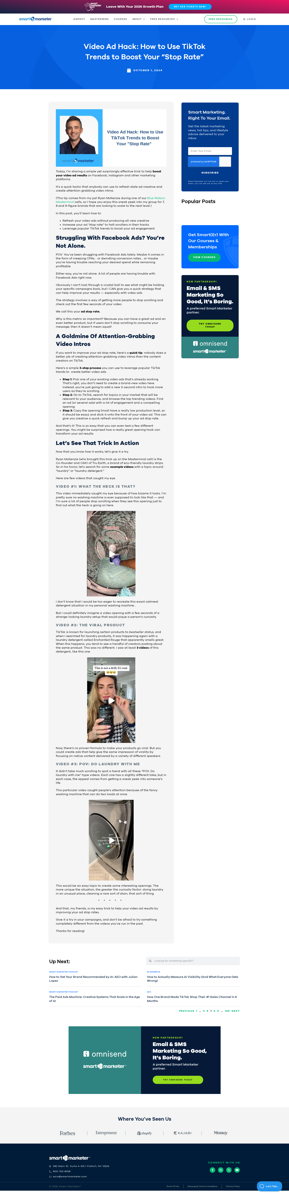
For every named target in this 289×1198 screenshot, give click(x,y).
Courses (120, 19)
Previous (187, 1011)
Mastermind (99, 19)
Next (236, 1011)
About (137, 19)
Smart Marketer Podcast (63, 972)
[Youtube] (237, 1170)
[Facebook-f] (212, 1170)
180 (227, 1011)
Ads (149, 992)
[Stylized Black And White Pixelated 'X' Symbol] (229, 1170)
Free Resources (162, 19)
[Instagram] (220, 1170)
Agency (79, 19)
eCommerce (153, 972)
